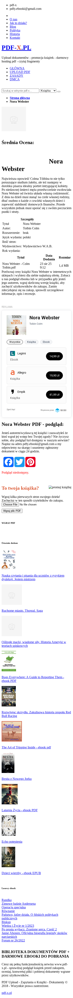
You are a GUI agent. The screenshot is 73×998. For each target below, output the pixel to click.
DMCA (15, 79)
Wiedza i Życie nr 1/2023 (18, 925)
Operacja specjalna (14, 907)
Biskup (6, 922)
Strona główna (20, 98)
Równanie (8, 911)
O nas (13, 19)
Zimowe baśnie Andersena (19, 903)
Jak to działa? (18, 23)
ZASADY (16, 75)
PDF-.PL (16, 47)
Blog (13, 26)
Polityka (15, 30)
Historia (15, 34)
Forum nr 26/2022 (13, 940)
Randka (7, 900)
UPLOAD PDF (20, 72)
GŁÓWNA (17, 68)
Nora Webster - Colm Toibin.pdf (16, 265)
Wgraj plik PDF (12, 510)
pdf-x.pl (7, 993)
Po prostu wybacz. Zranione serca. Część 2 (29, 929)
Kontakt (15, 37)
